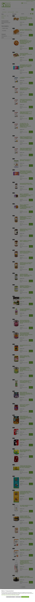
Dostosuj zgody (18, 596)
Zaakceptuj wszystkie (25, 596)
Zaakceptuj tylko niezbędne (11, 596)
